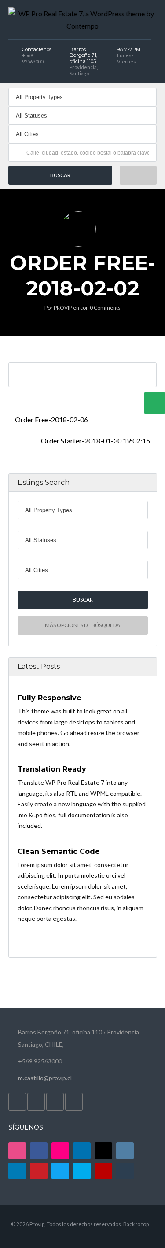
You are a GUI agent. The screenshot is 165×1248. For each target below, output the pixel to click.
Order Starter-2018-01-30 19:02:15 (96, 440)
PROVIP (63, 307)
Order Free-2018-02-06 (51, 419)
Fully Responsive (49, 698)
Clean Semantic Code (59, 851)
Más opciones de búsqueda (82, 625)
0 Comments (105, 307)
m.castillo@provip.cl (45, 1078)
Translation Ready (52, 769)
